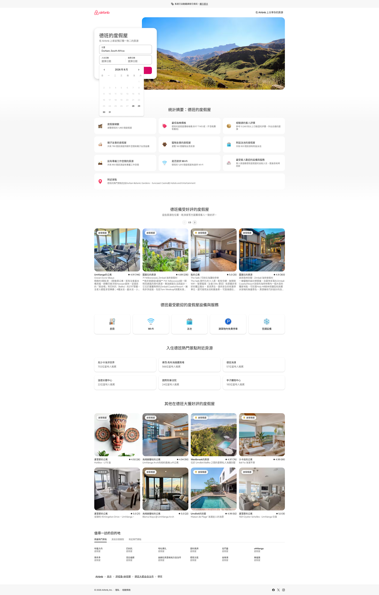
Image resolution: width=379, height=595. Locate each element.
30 (104, 112)
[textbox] (112, 61)
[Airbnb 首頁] (101, 12)
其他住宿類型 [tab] (118, 539)
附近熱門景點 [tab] (135, 539)
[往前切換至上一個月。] (104, 70)
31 (110, 112)
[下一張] (194, 222)
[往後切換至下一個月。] (139, 70)
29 (139, 106)
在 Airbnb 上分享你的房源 (269, 12)
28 (133, 106)
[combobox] (126, 51)
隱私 (117, 590)
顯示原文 (204, 4)
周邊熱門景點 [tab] (100, 539)
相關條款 (126, 590)
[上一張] (184, 222)
